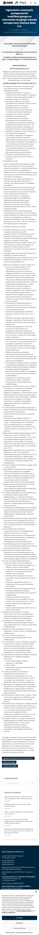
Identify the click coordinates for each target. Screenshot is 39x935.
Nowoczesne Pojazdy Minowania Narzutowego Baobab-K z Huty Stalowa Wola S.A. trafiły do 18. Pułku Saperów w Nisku (18, 831)
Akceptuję (19, 918)
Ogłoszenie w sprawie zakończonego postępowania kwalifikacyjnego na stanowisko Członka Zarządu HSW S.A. (18, 821)
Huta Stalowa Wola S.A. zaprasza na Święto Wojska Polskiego (17, 805)
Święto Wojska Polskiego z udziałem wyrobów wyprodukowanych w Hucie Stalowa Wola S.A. (18, 798)
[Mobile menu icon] (35, 3)
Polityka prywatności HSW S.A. (24, 932)
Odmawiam (19, 923)
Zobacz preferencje (19, 928)
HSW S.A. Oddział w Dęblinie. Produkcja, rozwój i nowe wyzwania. (18, 813)
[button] (36, 892)
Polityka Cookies (10, 932)
